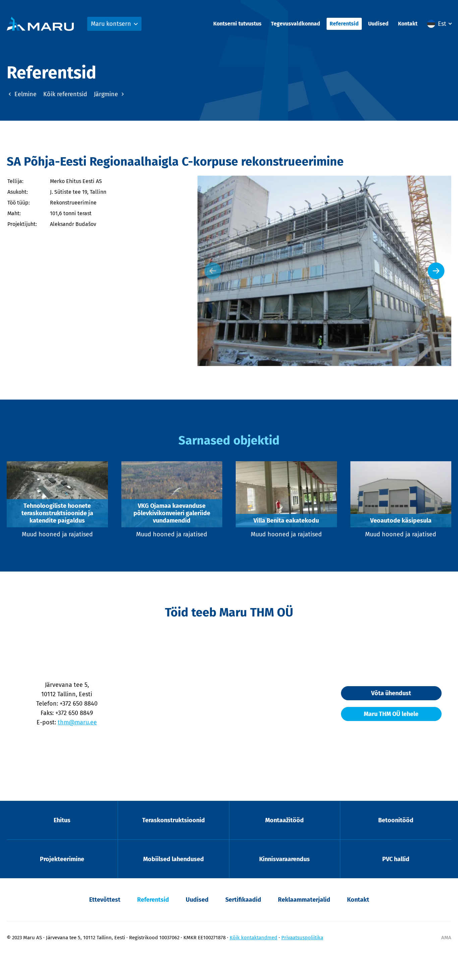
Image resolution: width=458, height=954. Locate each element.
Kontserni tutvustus (237, 23)
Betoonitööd (395, 820)
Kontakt (407, 23)
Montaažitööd (284, 820)
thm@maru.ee (77, 722)
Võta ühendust (391, 693)
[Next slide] (436, 270)
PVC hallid (395, 859)
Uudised (378, 23)
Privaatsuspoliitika (302, 938)
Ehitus (62, 820)
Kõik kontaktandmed (253, 938)
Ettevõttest (104, 899)
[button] (439, 23)
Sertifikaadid (243, 899)
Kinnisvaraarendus (284, 859)
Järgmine (107, 94)
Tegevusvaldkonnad (295, 23)
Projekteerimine (62, 859)
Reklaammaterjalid (304, 899)
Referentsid (344, 23)
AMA (446, 938)
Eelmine (25, 94)
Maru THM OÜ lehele (391, 714)
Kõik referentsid (65, 94)
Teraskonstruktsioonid (173, 820)
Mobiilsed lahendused (173, 859)
